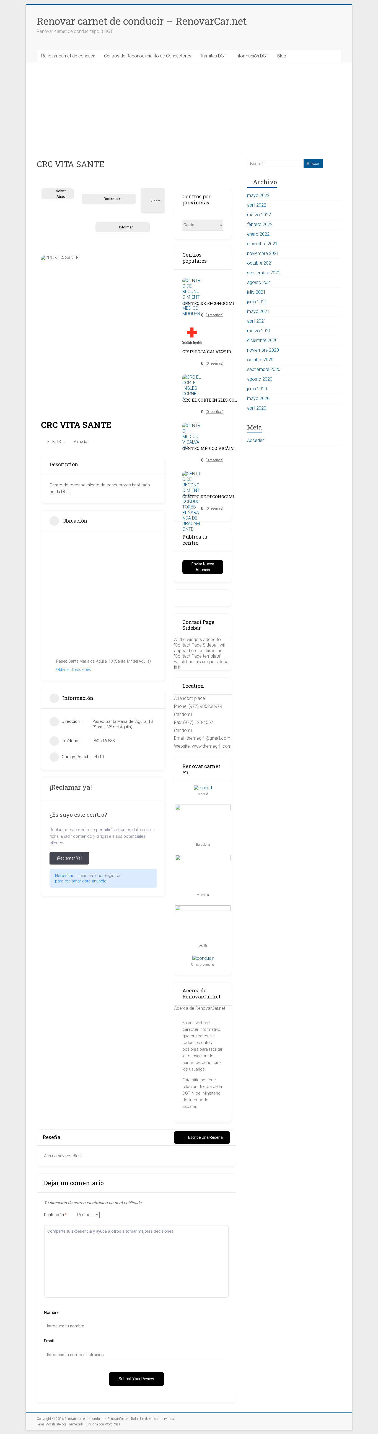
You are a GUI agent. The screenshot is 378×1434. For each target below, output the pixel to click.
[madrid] (203, 787)
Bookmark (112, 199)
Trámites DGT (213, 56)
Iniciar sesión (88, 875)
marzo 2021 (259, 330)
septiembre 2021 (263, 272)
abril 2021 (256, 321)
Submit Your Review (136, 1379)
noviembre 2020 (263, 350)
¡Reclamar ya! (69, 858)
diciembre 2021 (262, 243)
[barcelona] (203, 807)
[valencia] (203, 857)
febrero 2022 (260, 224)
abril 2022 (256, 205)
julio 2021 (256, 292)
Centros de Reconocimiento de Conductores (147, 56)
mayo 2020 (258, 398)
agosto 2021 (259, 282)
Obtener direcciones (73, 669)
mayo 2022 (258, 195)
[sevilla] (203, 908)
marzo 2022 (259, 214)
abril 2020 (256, 408)
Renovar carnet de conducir (68, 56)
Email (49, 1340)
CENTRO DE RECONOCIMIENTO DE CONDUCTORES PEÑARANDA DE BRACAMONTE (210, 497)
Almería (80, 441)
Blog (281, 56)
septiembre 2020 (263, 369)
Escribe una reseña (205, 1137)
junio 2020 (257, 388)
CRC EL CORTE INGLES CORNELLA (210, 400)
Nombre (51, 1312)
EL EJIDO (55, 441)
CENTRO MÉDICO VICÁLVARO (210, 448)
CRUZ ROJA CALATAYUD (206, 352)
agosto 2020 (259, 379)
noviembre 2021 (263, 253)
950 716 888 (103, 740)
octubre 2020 (260, 359)
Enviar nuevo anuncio (202, 567)
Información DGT (251, 56)
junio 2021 (257, 301)
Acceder (255, 440)
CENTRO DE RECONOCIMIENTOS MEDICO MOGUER (210, 303)
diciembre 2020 (262, 340)
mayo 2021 (258, 311)
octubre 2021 (260, 263)
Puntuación (55, 1214)
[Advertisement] (189, 104)
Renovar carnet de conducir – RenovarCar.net (142, 21)
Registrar (112, 875)
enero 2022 (258, 234)
